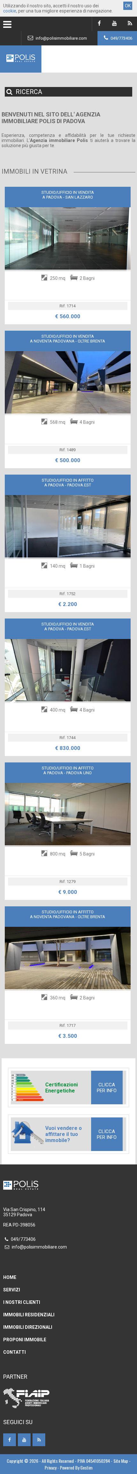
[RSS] (130, 24)
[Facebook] (99, 24)
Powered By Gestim (76, 1467)
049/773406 (121, 38)
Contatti (14, 1352)
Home (9, 1277)
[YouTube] (114, 24)
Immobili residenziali (28, 1314)
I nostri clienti (21, 1302)
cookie (9, 10)
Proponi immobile (24, 1339)
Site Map (120, 1460)
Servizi (11, 1289)
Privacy (50, 1467)
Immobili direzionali (27, 1327)
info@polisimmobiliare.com (61, 38)
